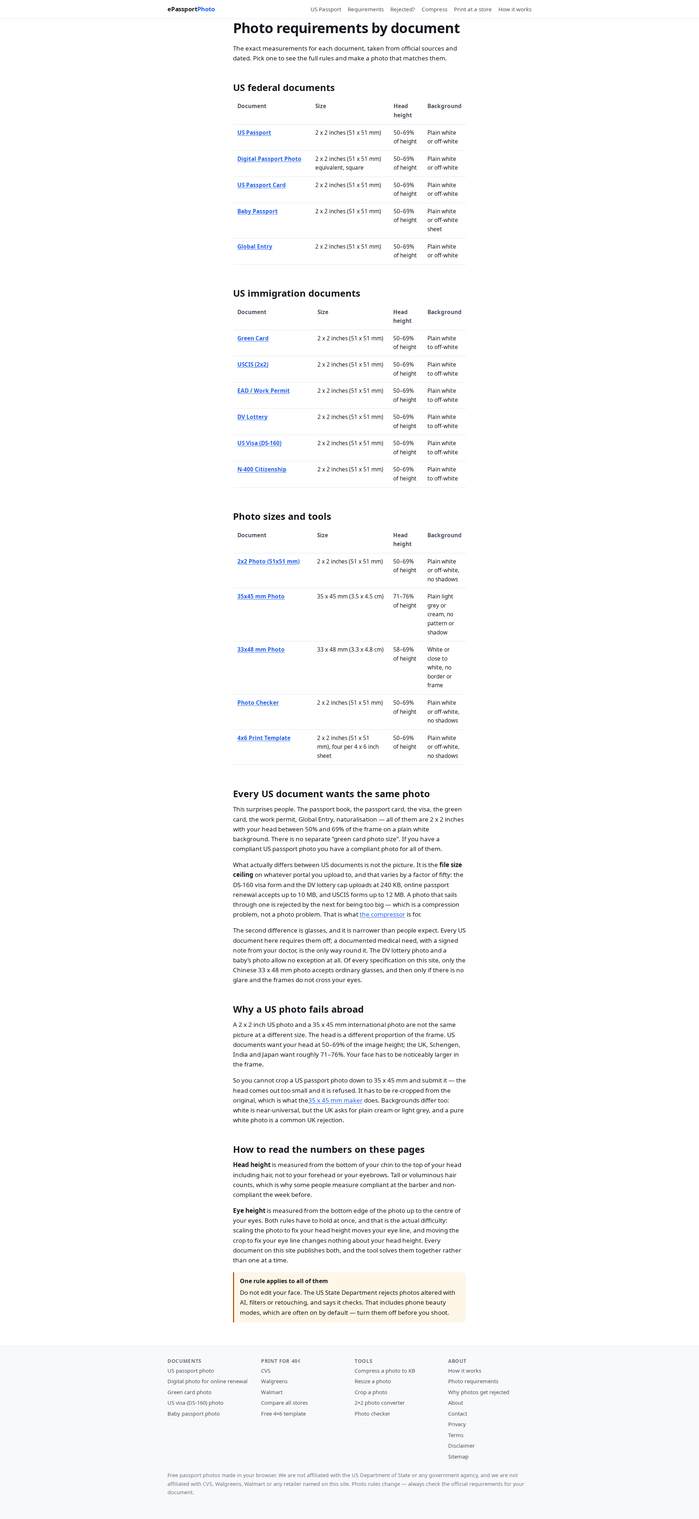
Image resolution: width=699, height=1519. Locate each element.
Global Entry (254, 246)
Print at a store (473, 9)
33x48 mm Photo (261, 649)
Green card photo (189, 1392)
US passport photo (190, 1370)
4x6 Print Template (264, 738)
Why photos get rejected (478, 1392)
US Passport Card (261, 185)
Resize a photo (373, 1381)
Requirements (366, 9)
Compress (434, 9)
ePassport (191, 9)
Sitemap (458, 1456)
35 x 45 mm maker (335, 1100)
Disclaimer (461, 1445)
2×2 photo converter (380, 1402)
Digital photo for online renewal (207, 1381)
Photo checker (372, 1413)
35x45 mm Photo (261, 596)
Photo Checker (258, 703)
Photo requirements (473, 1381)
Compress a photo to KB (385, 1370)
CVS (265, 1370)
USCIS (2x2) (252, 364)
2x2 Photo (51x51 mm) (268, 561)
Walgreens (274, 1381)
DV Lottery (252, 417)
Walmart (272, 1392)
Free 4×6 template (283, 1413)
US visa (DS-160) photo (195, 1402)
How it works (515, 9)
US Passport (326, 9)
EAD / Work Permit (263, 391)
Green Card (253, 338)
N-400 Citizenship (262, 469)
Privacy (457, 1424)
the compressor (382, 914)
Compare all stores (284, 1402)
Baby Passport (257, 211)
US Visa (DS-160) (259, 443)
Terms (455, 1435)
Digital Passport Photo (269, 159)
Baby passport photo (193, 1413)
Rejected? (402, 9)
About (455, 1402)
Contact (457, 1413)
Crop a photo (371, 1392)
